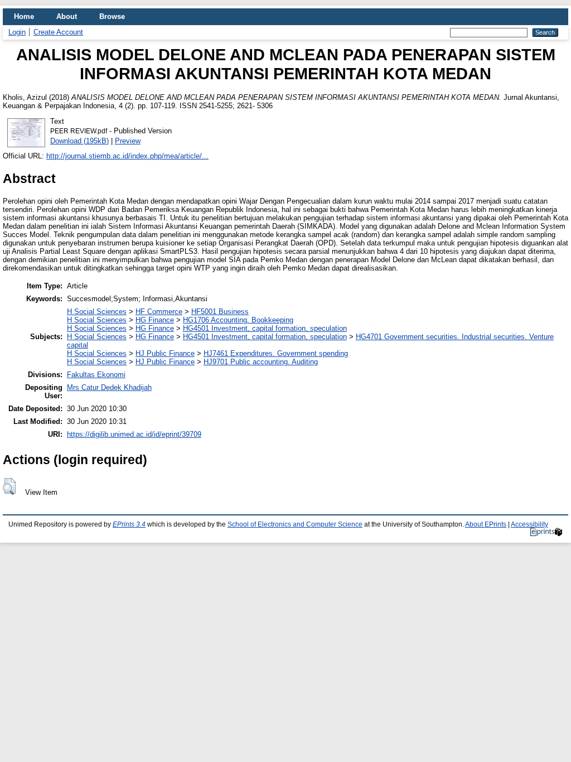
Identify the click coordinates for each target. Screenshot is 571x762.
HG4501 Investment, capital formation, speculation (265, 328)
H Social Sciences (97, 311)
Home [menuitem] (24, 16)
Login (17, 32)
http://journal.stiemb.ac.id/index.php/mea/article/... (127, 156)
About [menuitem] (66, 16)
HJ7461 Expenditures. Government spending (276, 353)
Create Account (58, 32)
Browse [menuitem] (112, 16)
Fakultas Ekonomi (96, 374)
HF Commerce (159, 311)
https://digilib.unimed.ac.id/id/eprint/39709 (134, 434)
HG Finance (155, 320)
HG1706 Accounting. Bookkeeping (238, 320)
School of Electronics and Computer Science (295, 524)
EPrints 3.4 (129, 524)
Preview (128, 141)
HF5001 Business (220, 311)
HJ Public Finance (165, 353)
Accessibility (529, 524)
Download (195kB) (79, 141)
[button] (9, 486)
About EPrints (485, 524)
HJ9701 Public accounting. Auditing (261, 362)
